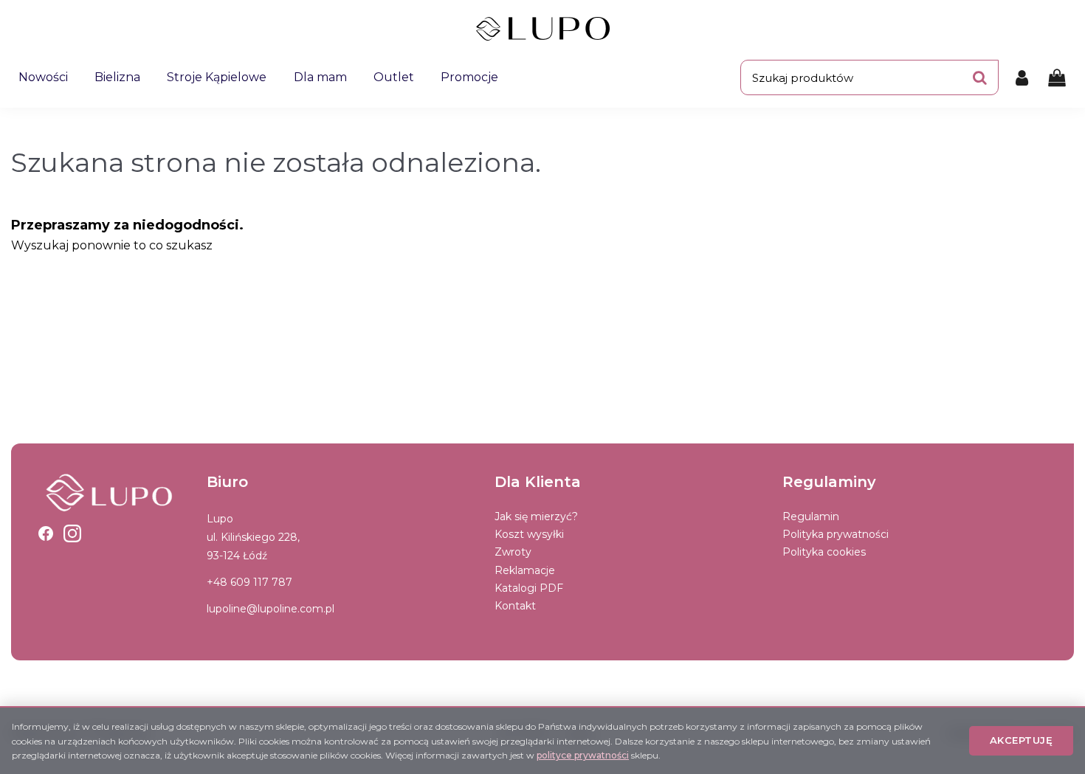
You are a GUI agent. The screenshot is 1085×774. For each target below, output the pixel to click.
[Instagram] (72, 533)
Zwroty (513, 552)
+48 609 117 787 (249, 582)
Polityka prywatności (835, 534)
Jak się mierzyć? (536, 516)
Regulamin (810, 516)
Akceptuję (1021, 740)
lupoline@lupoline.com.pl (270, 608)
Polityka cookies (824, 552)
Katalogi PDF (529, 588)
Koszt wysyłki (529, 534)
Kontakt (515, 605)
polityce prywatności (583, 755)
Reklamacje (525, 570)
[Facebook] (46, 533)
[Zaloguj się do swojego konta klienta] (1021, 77)
